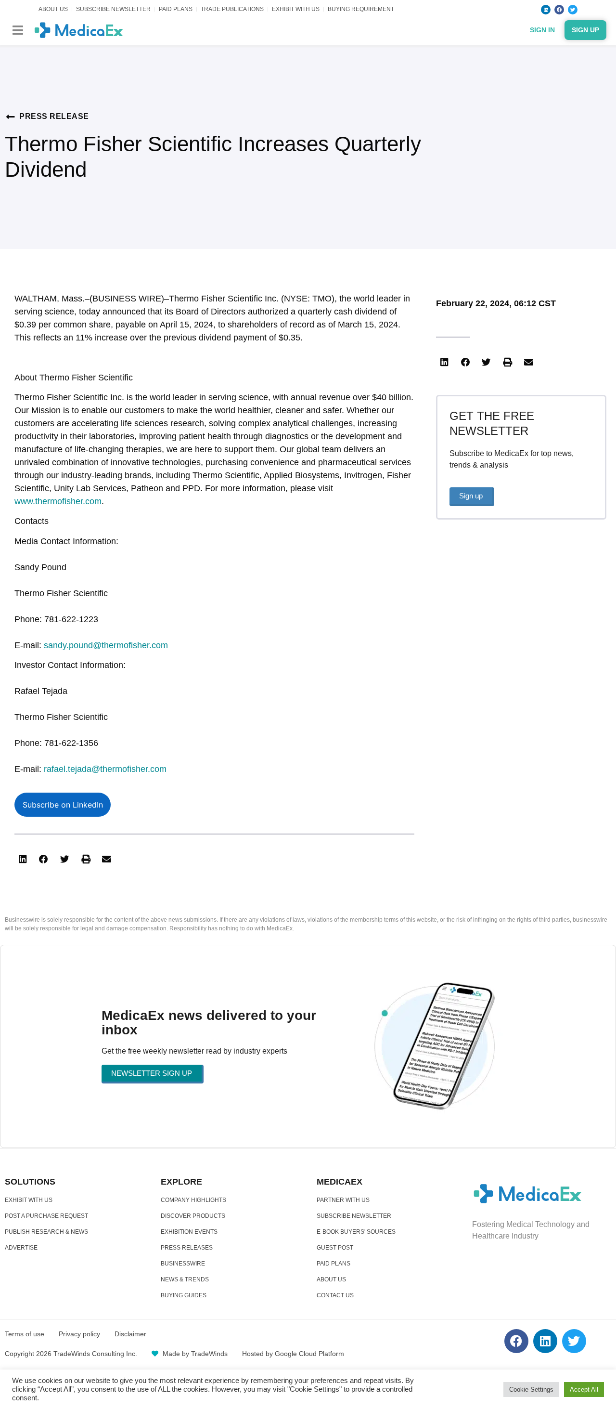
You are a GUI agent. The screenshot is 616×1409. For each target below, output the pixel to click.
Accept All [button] (584, 1389)
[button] (17, 30)
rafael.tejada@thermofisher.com (105, 769)
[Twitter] (573, 9)
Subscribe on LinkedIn (63, 804)
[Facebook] (559, 9)
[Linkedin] (546, 9)
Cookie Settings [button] (531, 1389)
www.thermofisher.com (58, 501)
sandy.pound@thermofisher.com (106, 645)
